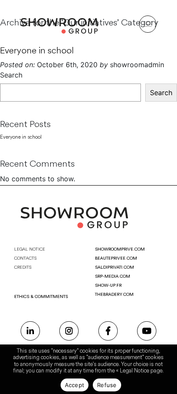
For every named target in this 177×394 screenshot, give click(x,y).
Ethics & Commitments (41, 297)
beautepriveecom (116, 258)
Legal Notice (29, 249)
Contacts (25, 258)
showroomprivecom (120, 249)
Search (11, 75)
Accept (75, 385)
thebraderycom (114, 294)
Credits (22, 267)
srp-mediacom (112, 276)
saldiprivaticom (114, 267)
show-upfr (108, 285)
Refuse (107, 385)
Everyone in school (37, 50)
